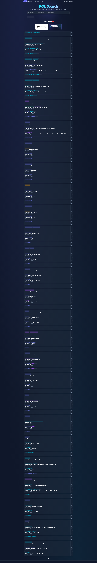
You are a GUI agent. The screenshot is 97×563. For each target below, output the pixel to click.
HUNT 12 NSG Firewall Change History (32, 264)
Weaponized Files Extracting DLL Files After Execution (35, 537)
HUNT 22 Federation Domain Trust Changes (33, 312)
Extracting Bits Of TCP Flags (30, 469)
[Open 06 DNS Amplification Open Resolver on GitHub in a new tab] (72, 161)
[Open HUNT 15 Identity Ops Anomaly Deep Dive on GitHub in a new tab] (72, 276)
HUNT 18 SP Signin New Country (31, 291)
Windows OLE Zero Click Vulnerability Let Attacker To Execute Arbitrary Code (39, 474)
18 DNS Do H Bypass (28, 222)
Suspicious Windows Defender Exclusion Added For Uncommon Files (37, 75)
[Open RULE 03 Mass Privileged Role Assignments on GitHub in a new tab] (72, 339)
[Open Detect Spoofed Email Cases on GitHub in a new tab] (72, 429)
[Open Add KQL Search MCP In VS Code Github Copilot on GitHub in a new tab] (72, 66)
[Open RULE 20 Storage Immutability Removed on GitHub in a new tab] (72, 408)
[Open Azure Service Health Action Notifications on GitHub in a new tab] (72, 413)
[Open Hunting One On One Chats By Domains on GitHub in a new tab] (72, 502)
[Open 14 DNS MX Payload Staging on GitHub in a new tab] (72, 203)
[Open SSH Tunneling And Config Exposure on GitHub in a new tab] (72, 61)
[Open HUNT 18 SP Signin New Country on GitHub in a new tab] (72, 292)
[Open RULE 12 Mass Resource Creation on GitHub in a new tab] (72, 371)
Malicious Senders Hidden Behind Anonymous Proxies (35, 417)
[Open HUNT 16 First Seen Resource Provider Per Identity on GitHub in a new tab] (72, 282)
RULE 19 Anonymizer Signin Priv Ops (31, 401)
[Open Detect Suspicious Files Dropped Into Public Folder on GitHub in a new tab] (72, 555)
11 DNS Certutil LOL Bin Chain (30, 186)
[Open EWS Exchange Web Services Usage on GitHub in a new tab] (72, 119)
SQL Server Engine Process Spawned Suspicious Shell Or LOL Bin (37, 86)
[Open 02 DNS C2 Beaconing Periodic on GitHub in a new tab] (72, 145)
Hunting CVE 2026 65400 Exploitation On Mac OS (34, 54)
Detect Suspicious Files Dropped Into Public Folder (34, 553)
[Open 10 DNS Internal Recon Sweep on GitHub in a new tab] (72, 182)
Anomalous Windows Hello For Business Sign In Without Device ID (37, 102)
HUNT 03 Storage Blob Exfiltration (31, 243)
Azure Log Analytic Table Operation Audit (33, 123)
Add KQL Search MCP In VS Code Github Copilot (34, 65)
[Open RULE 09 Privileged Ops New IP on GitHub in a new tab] (72, 355)
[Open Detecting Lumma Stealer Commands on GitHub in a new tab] (72, 444)
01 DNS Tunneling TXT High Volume (31, 138)
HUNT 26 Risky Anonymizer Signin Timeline (33, 333)
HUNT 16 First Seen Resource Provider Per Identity (34, 280)
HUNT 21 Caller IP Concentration (31, 306)
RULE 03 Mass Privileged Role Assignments (33, 338)
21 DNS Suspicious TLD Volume (30, 238)
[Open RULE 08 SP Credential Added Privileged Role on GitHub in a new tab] (72, 350)
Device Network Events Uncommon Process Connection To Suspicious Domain (39, 39)
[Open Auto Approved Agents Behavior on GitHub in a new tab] (72, 114)
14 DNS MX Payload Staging (30, 201)
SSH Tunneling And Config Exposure (31, 60)
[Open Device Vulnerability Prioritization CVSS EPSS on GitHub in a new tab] (72, 45)
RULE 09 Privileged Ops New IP (31, 354)
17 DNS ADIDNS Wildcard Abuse (31, 217)
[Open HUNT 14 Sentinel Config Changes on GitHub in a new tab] (72, 271)
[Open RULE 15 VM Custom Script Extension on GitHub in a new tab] (72, 381)
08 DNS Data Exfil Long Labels (31, 170)
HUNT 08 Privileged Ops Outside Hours (32, 254)
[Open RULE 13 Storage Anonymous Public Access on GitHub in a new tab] (72, 376)
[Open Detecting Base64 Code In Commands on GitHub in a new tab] (72, 450)
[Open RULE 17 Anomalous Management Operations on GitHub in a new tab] (72, 392)
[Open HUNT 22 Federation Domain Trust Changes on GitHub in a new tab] (72, 313)
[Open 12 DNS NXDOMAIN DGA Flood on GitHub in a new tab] (72, 192)
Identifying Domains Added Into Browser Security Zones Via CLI (37, 495)
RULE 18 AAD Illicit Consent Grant (31, 396)
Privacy (19, 561)
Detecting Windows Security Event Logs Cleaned (34, 459)
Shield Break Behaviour (29, 81)
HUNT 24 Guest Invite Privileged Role (32, 322)
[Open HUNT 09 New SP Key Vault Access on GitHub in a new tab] (72, 261)
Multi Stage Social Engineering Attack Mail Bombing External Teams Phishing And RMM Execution (43, 70)
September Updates (29, 422)
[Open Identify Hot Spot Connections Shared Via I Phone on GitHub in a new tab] (72, 518)
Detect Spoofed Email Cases (30, 427)
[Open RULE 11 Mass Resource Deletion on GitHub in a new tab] (72, 366)
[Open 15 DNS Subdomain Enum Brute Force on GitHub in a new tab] (72, 208)
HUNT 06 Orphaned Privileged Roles (32, 249)
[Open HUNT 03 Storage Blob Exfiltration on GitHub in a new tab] (72, 245)
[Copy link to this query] (72, 33)
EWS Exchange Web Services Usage (31, 117)
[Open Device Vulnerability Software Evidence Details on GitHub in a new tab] (72, 51)
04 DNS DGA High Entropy (30, 154)
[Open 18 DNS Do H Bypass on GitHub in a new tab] (72, 224)
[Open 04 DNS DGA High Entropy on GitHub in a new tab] (72, 156)
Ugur (51, 561)
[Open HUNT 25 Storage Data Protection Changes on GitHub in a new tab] (72, 329)
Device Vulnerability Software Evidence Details (34, 49)
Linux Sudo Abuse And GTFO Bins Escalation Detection (35, 96)
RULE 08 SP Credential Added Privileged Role (33, 348)
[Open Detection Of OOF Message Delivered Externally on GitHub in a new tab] (72, 434)
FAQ (26, 561)
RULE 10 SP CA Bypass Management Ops (32, 359)
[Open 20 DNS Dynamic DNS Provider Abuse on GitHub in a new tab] (72, 234)
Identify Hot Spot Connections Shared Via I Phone (34, 516)
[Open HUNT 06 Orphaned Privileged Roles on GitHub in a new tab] (72, 250)
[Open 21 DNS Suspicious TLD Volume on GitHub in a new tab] (72, 240)
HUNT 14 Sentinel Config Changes (31, 270)
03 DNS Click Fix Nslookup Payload (31, 149)
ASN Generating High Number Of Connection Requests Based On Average (39, 543)
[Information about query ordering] (69, 17)
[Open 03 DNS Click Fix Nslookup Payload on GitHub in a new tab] (72, 150)
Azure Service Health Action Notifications (33, 411)
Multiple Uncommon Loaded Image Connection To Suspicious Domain (38, 33)
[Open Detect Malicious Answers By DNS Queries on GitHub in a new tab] (72, 513)
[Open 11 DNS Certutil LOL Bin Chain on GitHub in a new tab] (72, 187)
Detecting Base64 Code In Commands (32, 448)
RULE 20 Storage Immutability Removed (32, 406)
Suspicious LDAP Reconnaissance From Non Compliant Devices (36, 107)
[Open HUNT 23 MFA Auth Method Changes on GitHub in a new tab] (72, 318)
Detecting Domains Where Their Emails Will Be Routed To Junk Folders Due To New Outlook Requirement (44, 522)
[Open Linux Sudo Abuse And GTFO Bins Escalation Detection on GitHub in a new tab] (72, 98)
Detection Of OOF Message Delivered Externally (34, 432)
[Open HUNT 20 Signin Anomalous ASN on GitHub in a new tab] (72, 303)
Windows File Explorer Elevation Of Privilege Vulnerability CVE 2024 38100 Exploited (41, 464)
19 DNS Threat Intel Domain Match (31, 228)
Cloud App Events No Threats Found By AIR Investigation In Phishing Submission (40, 128)
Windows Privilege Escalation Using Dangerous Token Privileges (37, 91)
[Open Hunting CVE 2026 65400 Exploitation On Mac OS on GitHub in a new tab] (72, 56)
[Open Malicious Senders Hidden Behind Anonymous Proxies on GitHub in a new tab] (72, 418)
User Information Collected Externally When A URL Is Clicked (36, 548)
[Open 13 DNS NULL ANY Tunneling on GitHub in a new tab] (72, 198)
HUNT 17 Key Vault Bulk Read (30, 285)
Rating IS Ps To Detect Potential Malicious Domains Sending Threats (38, 438)
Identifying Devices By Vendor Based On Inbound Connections (36, 485)
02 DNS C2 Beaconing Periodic (31, 144)
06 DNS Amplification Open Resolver (32, 159)
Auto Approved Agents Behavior (31, 112)
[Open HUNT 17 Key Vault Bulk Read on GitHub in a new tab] (72, 287)
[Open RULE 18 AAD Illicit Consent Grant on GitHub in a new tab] (72, 397)
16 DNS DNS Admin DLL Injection (31, 212)
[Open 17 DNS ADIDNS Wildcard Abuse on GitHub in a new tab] (72, 219)
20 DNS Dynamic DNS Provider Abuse (32, 233)
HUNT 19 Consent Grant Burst (30, 296)
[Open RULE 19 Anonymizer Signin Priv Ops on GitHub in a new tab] (72, 402)
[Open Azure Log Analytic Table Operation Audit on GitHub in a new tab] (72, 124)
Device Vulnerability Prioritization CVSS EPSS (33, 44)
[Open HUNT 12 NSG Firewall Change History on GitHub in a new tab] (72, 266)
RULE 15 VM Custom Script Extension (32, 380)
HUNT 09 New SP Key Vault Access (31, 259)
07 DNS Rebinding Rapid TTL (30, 165)
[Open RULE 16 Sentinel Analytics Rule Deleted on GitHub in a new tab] (72, 387)
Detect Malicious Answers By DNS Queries (33, 511)
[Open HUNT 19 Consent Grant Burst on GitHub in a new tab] (72, 297)
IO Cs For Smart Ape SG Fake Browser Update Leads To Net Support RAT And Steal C (41, 490)
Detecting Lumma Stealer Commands (32, 443)
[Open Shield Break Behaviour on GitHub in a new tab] (72, 82)
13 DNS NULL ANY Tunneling (30, 196)
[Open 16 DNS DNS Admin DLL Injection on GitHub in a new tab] (72, 213)
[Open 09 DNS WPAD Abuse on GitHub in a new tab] (72, 177)
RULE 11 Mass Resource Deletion (31, 364)
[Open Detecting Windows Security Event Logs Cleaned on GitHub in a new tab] (72, 460)
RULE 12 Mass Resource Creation (31, 369)
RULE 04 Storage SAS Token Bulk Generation (33, 343)
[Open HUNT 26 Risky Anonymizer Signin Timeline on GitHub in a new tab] (72, 334)
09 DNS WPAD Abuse (29, 175)
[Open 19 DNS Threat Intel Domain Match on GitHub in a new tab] (72, 229)
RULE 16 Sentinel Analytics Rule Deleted (32, 385)
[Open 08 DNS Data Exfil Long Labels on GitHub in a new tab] (72, 171)
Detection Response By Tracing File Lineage (33, 532)
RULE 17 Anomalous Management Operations (33, 390)
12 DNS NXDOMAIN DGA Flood (31, 191)
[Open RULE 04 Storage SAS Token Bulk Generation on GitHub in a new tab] (72, 345)
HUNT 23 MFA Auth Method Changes (32, 317)
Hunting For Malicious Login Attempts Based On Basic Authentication (38, 480)
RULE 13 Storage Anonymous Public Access (33, 375)
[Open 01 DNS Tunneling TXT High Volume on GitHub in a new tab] (72, 140)
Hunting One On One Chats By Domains (32, 501)
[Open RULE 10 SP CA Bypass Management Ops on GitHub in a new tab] (72, 360)
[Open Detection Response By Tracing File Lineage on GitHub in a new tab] (72, 534)
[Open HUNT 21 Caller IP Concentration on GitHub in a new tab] (72, 308)
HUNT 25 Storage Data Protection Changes (33, 327)
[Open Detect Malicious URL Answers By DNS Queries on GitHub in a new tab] (72, 507)
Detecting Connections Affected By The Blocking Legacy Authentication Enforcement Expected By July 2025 (45, 133)
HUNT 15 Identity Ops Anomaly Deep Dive (33, 275)
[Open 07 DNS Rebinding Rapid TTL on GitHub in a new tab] (72, 166)
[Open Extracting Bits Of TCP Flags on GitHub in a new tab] (72, 471)
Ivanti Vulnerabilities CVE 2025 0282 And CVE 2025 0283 (36, 453)
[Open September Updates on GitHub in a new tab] (72, 423)
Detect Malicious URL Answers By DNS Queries (33, 506)
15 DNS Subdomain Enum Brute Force (32, 207)
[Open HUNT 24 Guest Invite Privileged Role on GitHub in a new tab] (72, 324)
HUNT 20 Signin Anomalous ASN (31, 301)
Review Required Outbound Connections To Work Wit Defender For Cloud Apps (40, 527)
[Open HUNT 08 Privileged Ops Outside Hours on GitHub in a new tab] (72, 255)
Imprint (23, 561)
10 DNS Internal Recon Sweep (30, 180)
